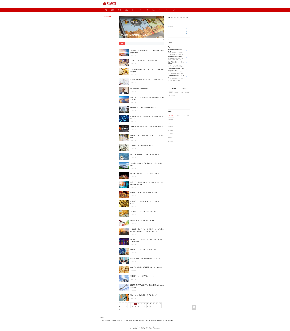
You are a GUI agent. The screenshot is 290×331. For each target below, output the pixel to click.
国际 (112, 10)
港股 (172, 17)
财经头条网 (148, 320)
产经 (140, 10)
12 (157, 303)
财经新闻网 (135, 320)
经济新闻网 (165, 320)
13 (160, 303)
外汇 (187, 17)
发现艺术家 (170, 320)
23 (147, 306)
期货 (184, 17)
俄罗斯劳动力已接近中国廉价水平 (176, 56)
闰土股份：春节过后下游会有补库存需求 (143, 192)
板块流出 (176, 92)
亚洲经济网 (159, 320)
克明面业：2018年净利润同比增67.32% (143, 211)
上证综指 (170, 20)
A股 (169, 17)
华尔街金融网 (141, 320)
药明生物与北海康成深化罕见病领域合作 (143, 295)
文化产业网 (126, 320)
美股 (175, 17)
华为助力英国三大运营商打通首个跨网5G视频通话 (147, 126)
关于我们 (137, 327)
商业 (133, 10)
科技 (160, 10)
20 (138, 306)
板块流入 (171, 92)
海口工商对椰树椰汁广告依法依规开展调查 (144, 154)
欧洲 (178, 17)
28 (120, 309)
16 (126, 306)
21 (141, 306)
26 (157, 306)
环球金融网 (113, 320)
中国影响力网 (119, 320)
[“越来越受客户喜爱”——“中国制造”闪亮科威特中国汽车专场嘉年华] (141, 16)
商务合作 (148, 327)
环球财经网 (102, 320)
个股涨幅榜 (170, 115)
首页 (106, 10)
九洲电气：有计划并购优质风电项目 (142, 145)
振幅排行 (170, 137)
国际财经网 (107, 320)
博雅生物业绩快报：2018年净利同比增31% (144, 173)
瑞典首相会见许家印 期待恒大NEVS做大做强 (145, 258)
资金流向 (173, 88)
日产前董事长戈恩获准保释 (139, 88)
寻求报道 (153, 327)
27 (160, 306)
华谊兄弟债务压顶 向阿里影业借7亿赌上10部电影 (146, 267)
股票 (119, 10)
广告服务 (142, 327)
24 (151, 306)
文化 (174, 10)
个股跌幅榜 (170, 119)
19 (135, 306)
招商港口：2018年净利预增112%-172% (143, 249)
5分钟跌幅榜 (170, 126)
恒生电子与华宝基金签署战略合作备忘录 (143, 107)
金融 (126, 10)
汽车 (153, 10)
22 (144, 306)
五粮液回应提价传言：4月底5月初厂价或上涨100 (146, 79)
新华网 (130, 320)
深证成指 (170, 39)
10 (151, 303)
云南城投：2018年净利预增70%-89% (142, 276)
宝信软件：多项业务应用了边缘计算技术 (143, 60)
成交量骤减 (170, 133)
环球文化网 (153, 320)
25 (154, 306)
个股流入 (181, 92)
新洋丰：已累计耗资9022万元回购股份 (143, 220)
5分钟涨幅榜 (170, 123)
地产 (167, 10)
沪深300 (170, 42)
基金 (181, 17)
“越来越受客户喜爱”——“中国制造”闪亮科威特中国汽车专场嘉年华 (141, 36)
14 (120, 306)
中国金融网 (157, 328)
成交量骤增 (170, 130)
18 (132, 306)
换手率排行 (170, 141)
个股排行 (184, 88)
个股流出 (187, 92)
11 (154, 303)
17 (129, 306)
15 (123, 306)
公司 (146, 10)
